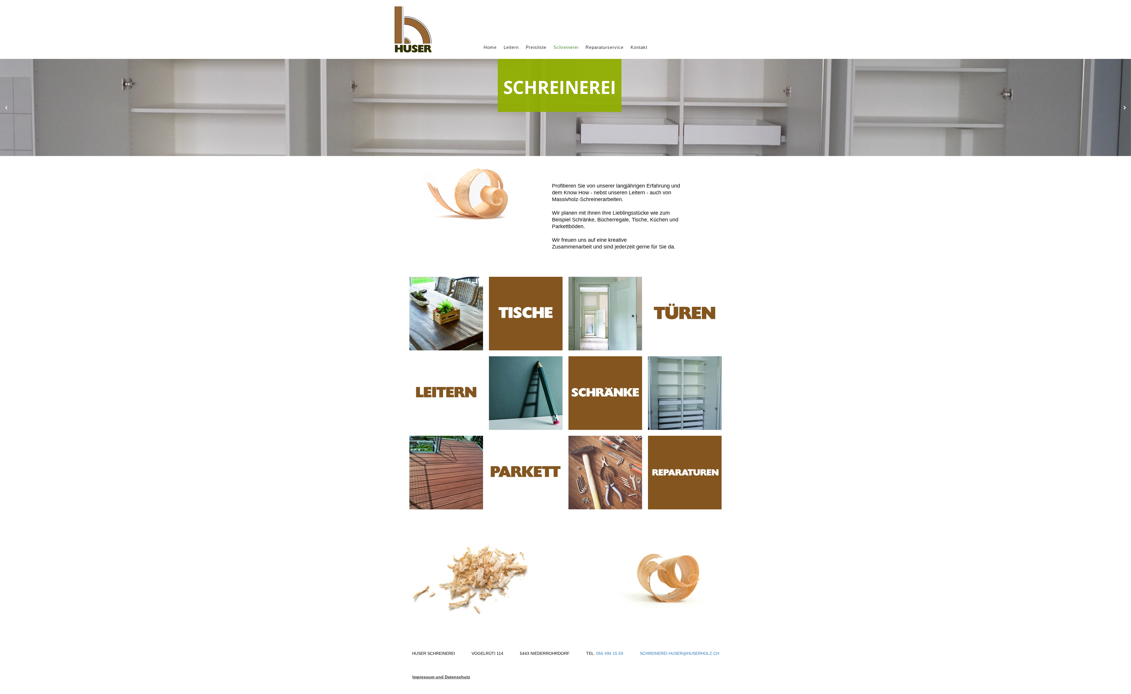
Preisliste (536, 47)
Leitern (511, 47)
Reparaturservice (605, 47)
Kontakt (639, 47)
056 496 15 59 (610, 653)
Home (490, 47)
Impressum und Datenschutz (441, 677)
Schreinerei (565, 47)
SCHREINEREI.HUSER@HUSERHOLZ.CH (679, 653)
